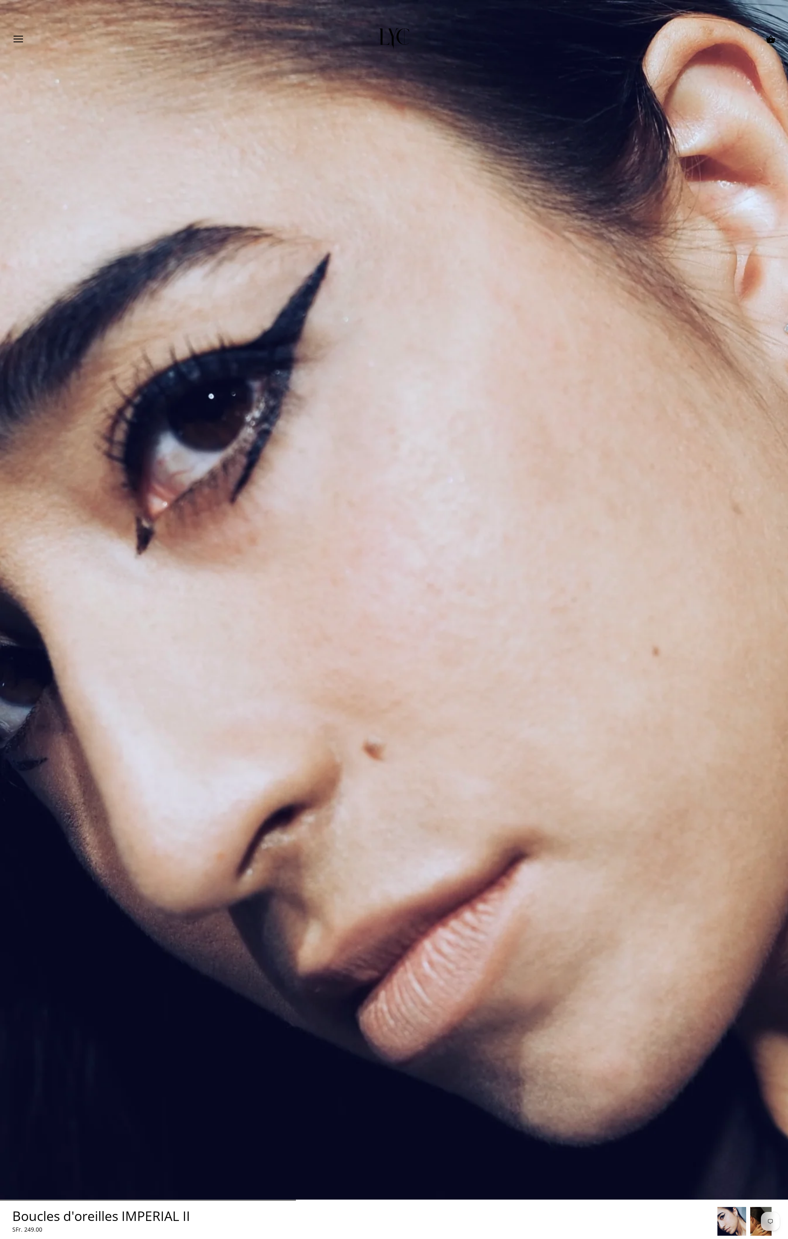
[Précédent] (717, 1221)
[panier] (771, 39)
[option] (731, 1221)
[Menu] (18, 40)
